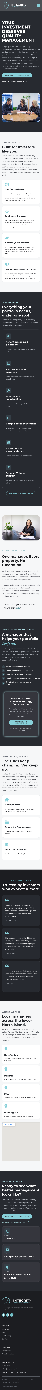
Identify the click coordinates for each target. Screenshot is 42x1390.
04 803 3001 (6, 1366)
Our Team (5, 1339)
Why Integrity (6, 1329)
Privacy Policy (6, 1351)
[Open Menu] (38, 5)
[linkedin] (11, 1315)
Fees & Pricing (6, 1336)
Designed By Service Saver (10, 1386)
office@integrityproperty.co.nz (11, 1369)
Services (4, 1332)
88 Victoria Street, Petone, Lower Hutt (14, 1372)
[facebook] (3, 1315)
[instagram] (7, 1315)
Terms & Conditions (8, 1354)
